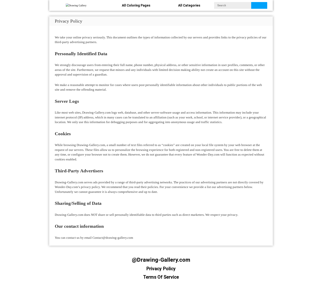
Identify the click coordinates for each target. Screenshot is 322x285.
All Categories (189, 5)
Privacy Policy (161, 268)
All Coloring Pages (136, 5)
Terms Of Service (161, 277)
